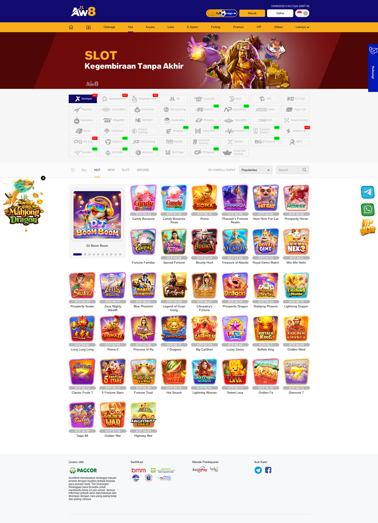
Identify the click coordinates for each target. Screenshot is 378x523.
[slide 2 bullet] (85, 254)
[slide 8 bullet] (111, 254)
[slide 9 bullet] (116, 254)
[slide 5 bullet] (98, 254)
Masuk (252, 13)
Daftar (280, 13)
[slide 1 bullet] (77, 254)
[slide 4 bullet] (94, 254)
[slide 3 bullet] (89, 254)
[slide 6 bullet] (103, 254)
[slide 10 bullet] (120, 254)
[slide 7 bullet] (107, 254)
